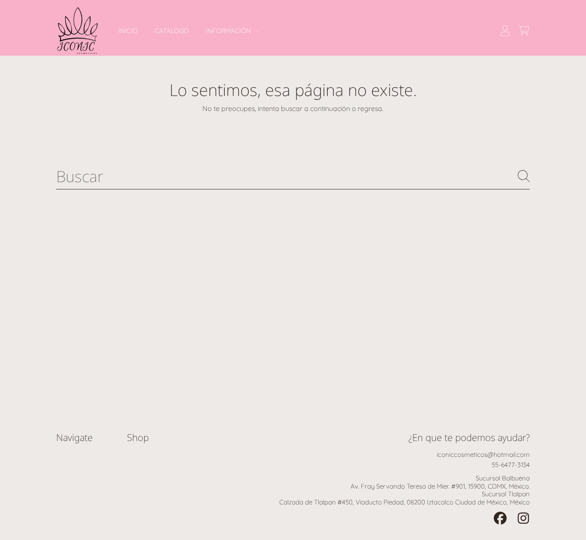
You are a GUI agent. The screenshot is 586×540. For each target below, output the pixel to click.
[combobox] (293, 176)
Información (229, 31)
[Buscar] (524, 176)
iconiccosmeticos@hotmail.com (483, 454)
